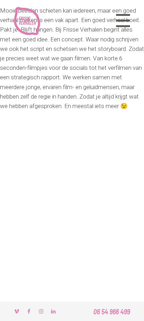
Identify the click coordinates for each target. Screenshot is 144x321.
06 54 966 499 (111, 311)
